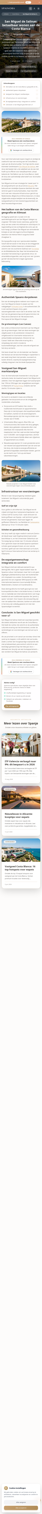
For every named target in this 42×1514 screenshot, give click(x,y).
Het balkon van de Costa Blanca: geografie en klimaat (22, 87)
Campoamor (34, 522)
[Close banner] (39, 2)
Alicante (31, 186)
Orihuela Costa (17, 306)
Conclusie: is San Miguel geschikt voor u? (19, 105)
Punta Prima (18, 386)
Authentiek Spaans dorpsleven (16, 90)
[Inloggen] (34, 8)
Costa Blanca (15, 14)
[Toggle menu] (38, 8)
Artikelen (6, 14)
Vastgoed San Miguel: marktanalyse (17, 94)
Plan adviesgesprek (12, 706)
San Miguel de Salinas (27, 166)
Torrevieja (35, 249)
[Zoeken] (30, 8)
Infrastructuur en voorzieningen (16, 98)
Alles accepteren (21, 1508)
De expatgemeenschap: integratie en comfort (21, 101)
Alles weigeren (21, 1502)
